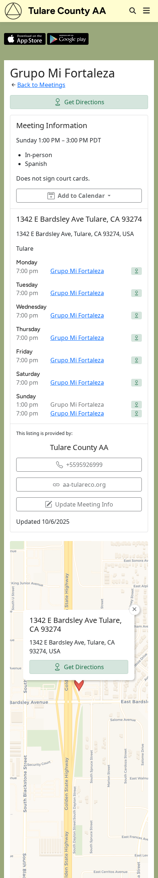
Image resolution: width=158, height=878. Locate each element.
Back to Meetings (41, 85)
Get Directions (84, 102)
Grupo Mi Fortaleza (77, 271)
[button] (79, 685)
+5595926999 (84, 465)
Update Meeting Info (84, 504)
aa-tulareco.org (84, 484)
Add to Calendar (81, 196)
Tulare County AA (67, 11)
